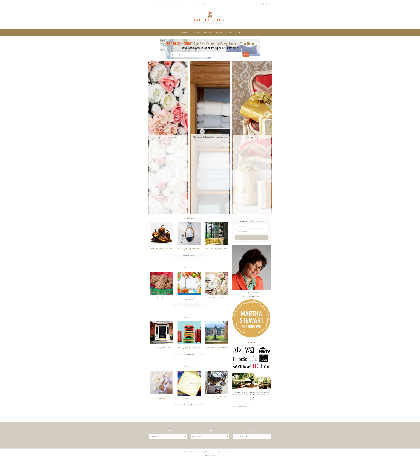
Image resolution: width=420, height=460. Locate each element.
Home (153, 5)
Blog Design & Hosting (222, 452)
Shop (238, 32)
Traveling (219, 32)
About (161, 5)
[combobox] (206, 54)
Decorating (183, 32)
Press (191, 5)
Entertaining (207, 32)
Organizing (195, 32)
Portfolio (229, 32)
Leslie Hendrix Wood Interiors (176, 5)
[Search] (269, 406)
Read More (251, 399)
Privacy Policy (202, 5)
